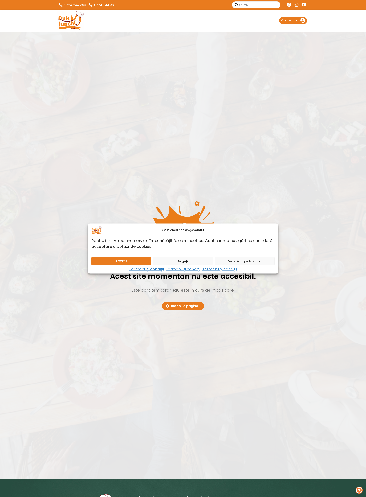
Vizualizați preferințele (244, 261)
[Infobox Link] (293, 20)
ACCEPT (121, 261)
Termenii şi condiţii (146, 269)
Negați (183, 261)
